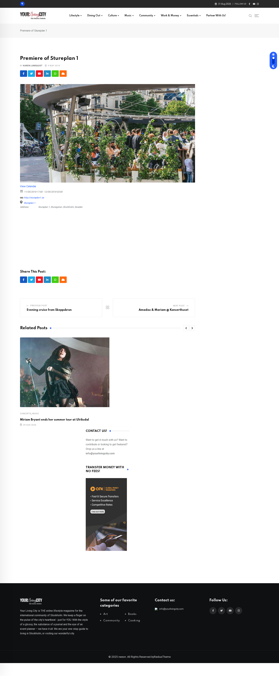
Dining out (93, 15)
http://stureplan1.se (33, 197)
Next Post (179, 306)
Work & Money (170, 15)
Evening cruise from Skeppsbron (49, 309)
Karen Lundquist (32, 66)
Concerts (25, 413)
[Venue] (21, 202)
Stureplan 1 (29, 203)
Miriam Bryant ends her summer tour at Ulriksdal (54, 419)
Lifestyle (74, 15)
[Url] (21, 196)
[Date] (21, 191)
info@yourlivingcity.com (171, 609)
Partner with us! (216, 15)
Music (127, 15)
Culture (112, 15)
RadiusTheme (162, 656)
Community (146, 15)
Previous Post (38, 305)
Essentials (192, 15)
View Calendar (28, 186)
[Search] (250, 15)
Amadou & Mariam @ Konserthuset (163, 309)
